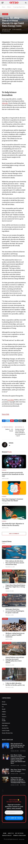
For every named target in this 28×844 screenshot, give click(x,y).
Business (4, 704)
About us (11, 833)
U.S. (4, 668)
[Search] (25, 2)
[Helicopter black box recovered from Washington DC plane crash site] (14, 600)
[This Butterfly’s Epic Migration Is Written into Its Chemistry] (14, 512)
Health (4, 720)
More (3, 719)
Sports (4, 714)
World (5, 594)
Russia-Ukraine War (7, 733)
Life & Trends (5, 730)
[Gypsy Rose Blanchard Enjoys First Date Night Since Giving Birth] (14, 576)
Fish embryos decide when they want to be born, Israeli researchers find (15, 562)
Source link (5, 414)
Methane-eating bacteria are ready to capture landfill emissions (15, 635)
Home (3, 701)
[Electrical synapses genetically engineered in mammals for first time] (14, 461)
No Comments (17, 29)
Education (4, 725)
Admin (11, 443)
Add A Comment (14, 533)
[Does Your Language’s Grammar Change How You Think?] (14, 488)
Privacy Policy (7, 835)
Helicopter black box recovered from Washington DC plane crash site (15, 610)
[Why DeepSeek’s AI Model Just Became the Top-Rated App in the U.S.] (5, 745)
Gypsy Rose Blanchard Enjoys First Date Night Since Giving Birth (15, 586)
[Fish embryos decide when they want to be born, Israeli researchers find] (14, 552)
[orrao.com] (14, 2)
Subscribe (5, 103)
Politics (4, 711)
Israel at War (6, 546)
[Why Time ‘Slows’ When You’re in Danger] (5, 771)
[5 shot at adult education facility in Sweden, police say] (14, 674)
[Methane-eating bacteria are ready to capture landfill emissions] (14, 624)
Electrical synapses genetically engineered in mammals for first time (13, 474)
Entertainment (7, 570)
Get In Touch (19, 833)
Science (5, 14)
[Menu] (3, 2)
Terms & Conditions (19, 835)
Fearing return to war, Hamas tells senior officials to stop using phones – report (20, 432)
